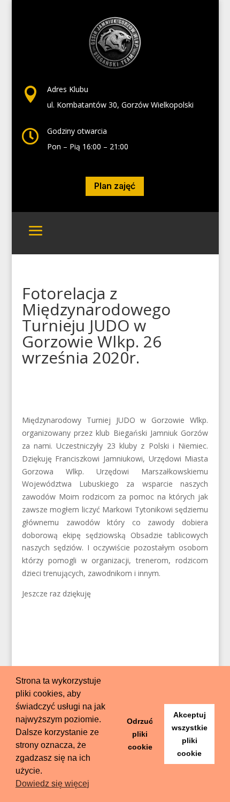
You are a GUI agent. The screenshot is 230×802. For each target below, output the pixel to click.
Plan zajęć (114, 185)
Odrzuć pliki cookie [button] (140, 734)
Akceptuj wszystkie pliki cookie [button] (190, 734)
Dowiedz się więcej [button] (52, 783)
